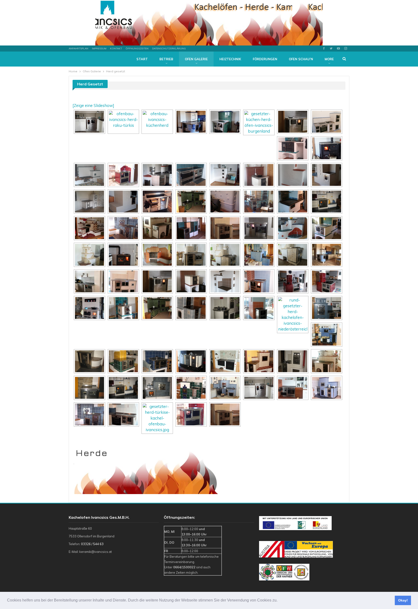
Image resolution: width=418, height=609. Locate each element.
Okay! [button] (403, 600)
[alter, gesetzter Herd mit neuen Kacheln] (157, 308)
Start (142, 59)
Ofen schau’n (301, 59)
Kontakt (116, 48)
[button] (279, 600)
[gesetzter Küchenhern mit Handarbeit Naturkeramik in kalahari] (258, 122)
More (329, 59)
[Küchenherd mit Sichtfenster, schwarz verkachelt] (292, 122)
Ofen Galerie (196, 59)
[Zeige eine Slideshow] (93, 105)
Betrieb (166, 59)
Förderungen (265, 59)
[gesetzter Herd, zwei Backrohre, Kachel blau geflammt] (326, 308)
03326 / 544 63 (92, 544)
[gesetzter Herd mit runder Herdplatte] (224, 308)
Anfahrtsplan (78, 48)
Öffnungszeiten (137, 48)
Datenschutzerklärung (169, 48)
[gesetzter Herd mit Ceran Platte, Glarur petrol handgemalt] (123, 361)
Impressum (99, 48)
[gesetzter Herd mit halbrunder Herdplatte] (292, 314)
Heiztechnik (230, 59)
